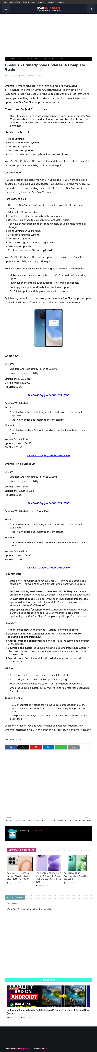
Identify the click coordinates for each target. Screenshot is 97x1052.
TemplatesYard (25, 1049)
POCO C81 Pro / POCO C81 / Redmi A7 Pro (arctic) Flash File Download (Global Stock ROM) (48, 877)
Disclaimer (50, 2)
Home (6, 2)
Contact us (60, 2)
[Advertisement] (48, 34)
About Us (41, 2)
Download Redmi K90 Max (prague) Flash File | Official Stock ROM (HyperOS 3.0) (19, 876)
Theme (47, 1049)
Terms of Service (29, 2)
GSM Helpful (12, 76)
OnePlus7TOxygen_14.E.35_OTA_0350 (48, 395)
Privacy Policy (15, 2)
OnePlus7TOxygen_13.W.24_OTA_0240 (48, 455)
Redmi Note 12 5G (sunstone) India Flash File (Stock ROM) (76, 876)
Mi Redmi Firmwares (19, 59)
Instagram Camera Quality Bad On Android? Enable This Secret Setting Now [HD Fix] (48, 1012)
